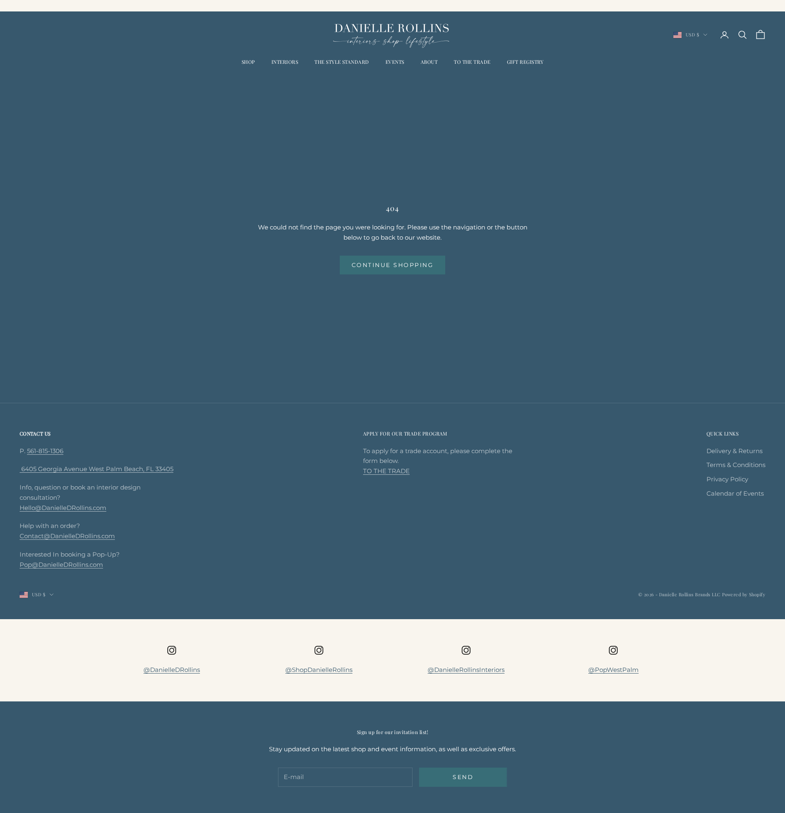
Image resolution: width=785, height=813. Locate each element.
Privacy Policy (727, 479)
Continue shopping (393, 265)
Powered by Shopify (743, 594)
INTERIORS (284, 61)
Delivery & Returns (734, 451)
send (463, 777)
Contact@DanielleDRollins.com (67, 536)
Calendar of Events (735, 493)
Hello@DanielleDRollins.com (63, 508)
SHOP (248, 61)
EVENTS (395, 61)
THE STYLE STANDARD (341, 61)
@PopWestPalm (613, 670)
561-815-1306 (45, 451)
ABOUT (429, 61)
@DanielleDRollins (172, 670)
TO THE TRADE (472, 61)
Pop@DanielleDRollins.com (61, 564)
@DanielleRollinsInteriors (466, 670)
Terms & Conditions (735, 465)
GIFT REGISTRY (525, 61)
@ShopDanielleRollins (318, 670)
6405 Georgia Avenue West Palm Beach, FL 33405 (96, 469)
